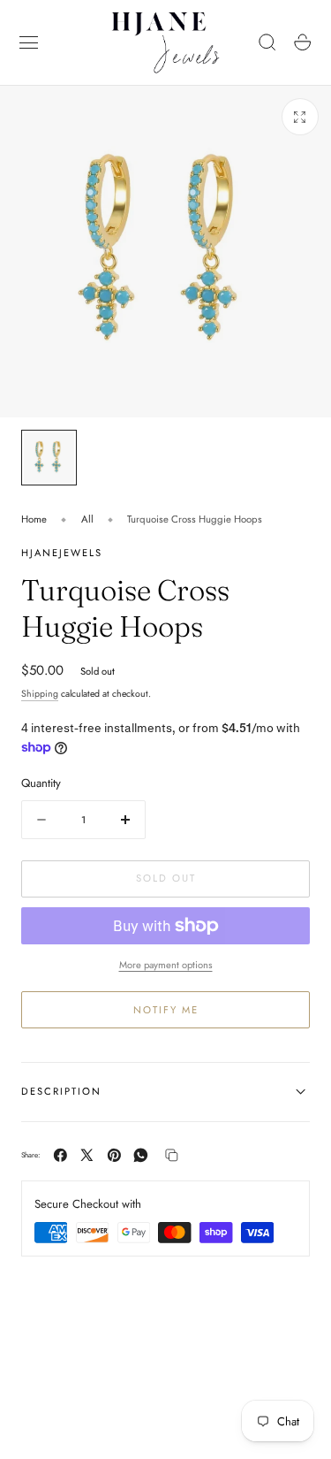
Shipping (39, 693)
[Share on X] (87, 1155)
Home (34, 519)
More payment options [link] (166, 965)
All (87, 519)
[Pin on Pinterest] (114, 1155)
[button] (29, 42)
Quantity (41, 783)
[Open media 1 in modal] (300, 116)
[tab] (49, 457)
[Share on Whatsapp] (140, 1155)
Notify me (166, 1010)
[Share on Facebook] (60, 1155)
